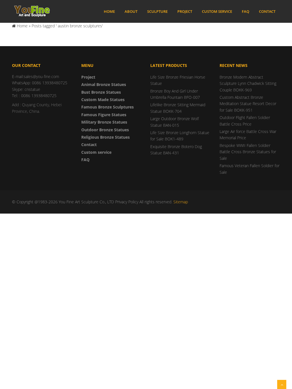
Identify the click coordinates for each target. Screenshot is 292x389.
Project (184, 11)
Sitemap (180, 201)
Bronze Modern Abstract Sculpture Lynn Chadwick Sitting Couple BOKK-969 (248, 83)
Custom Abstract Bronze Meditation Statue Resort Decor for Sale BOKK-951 (248, 104)
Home (109, 11)
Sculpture (157, 11)
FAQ (245, 11)
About (131, 11)
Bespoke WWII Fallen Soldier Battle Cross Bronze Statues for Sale (248, 152)
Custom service (217, 11)
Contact (267, 11)
